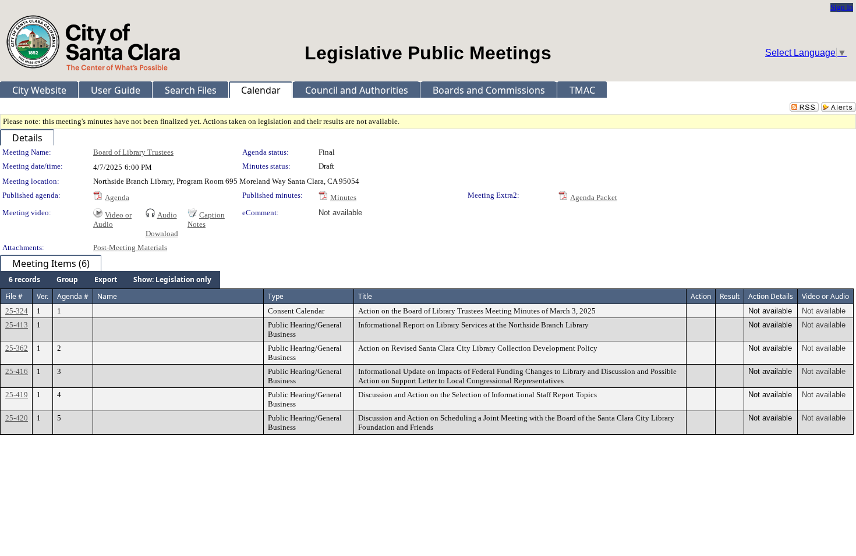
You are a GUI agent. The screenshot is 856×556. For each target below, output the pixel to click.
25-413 (16, 324)
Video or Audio (112, 220)
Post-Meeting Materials (130, 247)
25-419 (16, 394)
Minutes (343, 197)
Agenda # (73, 296)
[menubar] (110, 279)
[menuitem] (24, 280)
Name (107, 296)
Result (730, 296)
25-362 (16, 348)
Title (365, 296)
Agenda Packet (593, 197)
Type (276, 296)
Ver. (42, 296)
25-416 (16, 371)
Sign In (841, 7)
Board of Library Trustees (133, 152)
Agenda (117, 197)
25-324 (16, 310)
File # (14, 296)
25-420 (16, 418)
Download (162, 233)
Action (701, 296)
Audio (167, 215)
